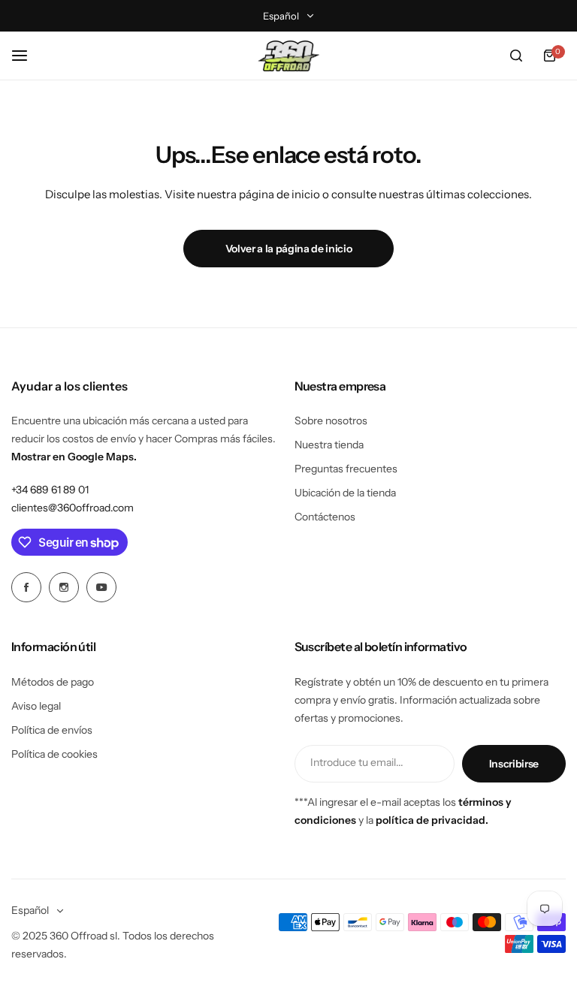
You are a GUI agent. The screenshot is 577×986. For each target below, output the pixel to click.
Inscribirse (514, 763)
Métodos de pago (52, 682)
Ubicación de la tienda (345, 492)
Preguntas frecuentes (346, 468)
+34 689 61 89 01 (50, 489)
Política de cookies (54, 754)
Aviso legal (36, 706)
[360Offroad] (288, 56)
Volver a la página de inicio (288, 248)
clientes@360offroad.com (72, 507)
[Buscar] (516, 55)
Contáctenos (325, 516)
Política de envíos (51, 730)
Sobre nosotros (331, 420)
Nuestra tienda (329, 444)
